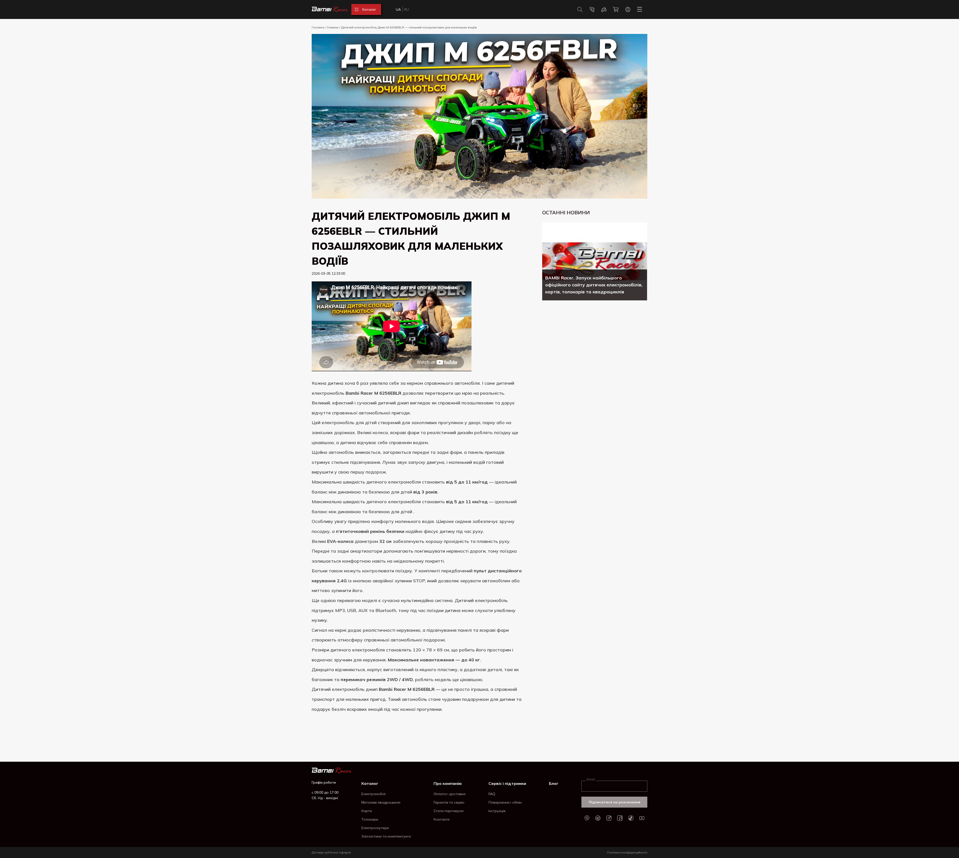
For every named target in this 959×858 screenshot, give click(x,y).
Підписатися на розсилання (614, 802)
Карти (366, 811)
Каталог (369, 783)
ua (398, 9)
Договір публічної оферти (331, 852)
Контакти (442, 819)
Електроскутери (375, 828)
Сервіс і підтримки (507, 783)
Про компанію (448, 783)
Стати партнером (449, 811)
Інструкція (496, 811)
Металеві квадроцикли (380, 802)
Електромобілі (373, 794)
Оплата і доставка (450, 794)
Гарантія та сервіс (449, 802)
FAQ (491, 794)
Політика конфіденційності (627, 852)
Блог (553, 783)
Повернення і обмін (505, 802)
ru (406, 9)
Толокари (369, 819)
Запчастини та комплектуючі (386, 836)
